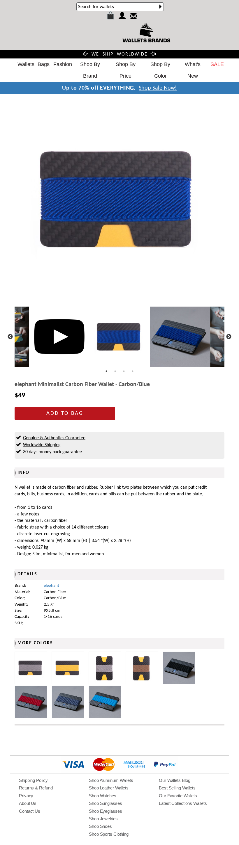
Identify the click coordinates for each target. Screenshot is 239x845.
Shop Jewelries (103, 818)
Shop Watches (102, 795)
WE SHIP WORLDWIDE (119, 54)
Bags (44, 64)
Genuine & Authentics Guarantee (54, 438)
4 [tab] (133, 371)
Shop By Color (160, 70)
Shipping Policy (33, 780)
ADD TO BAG (64, 413)
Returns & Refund (35, 787)
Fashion (62, 64)
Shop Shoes (100, 826)
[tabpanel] (119, 337)
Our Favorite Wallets (178, 795)
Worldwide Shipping (42, 445)
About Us (27, 803)
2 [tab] (115, 371)
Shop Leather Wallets (109, 787)
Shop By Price (126, 70)
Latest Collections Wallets (183, 803)
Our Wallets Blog (174, 780)
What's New (193, 70)
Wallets (25, 64)
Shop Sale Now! (158, 88)
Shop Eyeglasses (105, 811)
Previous (10, 337)
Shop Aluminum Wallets (111, 780)
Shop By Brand (90, 70)
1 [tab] (106, 371)
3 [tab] (124, 371)
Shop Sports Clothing (109, 834)
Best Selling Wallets (177, 787)
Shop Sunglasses (105, 803)
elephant (51, 586)
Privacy (26, 795)
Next (229, 337)
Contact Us (29, 811)
